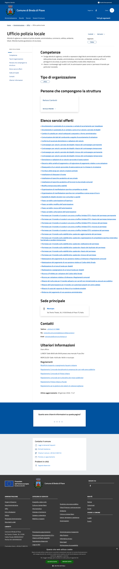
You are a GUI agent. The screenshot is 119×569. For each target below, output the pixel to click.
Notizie (89, 502)
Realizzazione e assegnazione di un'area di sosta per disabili (63, 270)
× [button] (117, 548)
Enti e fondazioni (10, 512)
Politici (7, 515)
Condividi (90, 34)
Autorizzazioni (64, 521)
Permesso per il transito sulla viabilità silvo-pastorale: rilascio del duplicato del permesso (73, 247)
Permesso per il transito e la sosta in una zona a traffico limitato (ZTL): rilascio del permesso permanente (79, 215)
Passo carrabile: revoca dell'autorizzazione (57, 208)
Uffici (28, 25)
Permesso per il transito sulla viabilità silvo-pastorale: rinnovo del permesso (69, 255)
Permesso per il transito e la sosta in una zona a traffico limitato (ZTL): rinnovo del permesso (74, 223)
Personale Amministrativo (13, 519)
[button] (59, 566)
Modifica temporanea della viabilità (54, 185)
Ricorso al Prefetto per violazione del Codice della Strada (62, 273)
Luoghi (89, 518)
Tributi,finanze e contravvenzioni (70, 507)
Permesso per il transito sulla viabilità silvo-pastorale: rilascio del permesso (69, 251)
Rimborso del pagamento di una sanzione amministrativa (62, 292)
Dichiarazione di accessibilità (69, 545)
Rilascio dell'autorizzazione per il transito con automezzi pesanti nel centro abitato (71, 284)
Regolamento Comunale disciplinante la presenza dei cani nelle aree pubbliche (68, 369)
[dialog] (59, 558)
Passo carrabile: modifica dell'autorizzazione (57, 204)
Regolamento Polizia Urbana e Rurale (54, 382)
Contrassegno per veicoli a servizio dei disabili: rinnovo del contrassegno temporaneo (72, 156)
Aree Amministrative (11, 505)
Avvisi (89, 509)
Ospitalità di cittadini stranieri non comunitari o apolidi (61, 197)
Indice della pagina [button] (14, 49)
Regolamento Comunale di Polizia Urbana (55, 373)
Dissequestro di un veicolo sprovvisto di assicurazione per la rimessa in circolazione (71, 167)
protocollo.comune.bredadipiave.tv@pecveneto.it (59, 333)
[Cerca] (112, 10)
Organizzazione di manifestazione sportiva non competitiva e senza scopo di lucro (71, 193)
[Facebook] (95, 10)
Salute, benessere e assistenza (69, 517)
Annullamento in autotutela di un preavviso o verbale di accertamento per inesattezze (72, 126)
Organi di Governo (10, 502)
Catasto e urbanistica (39, 515)
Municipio (50, 308)
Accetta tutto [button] (52, 561)
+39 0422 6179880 (53, 329)
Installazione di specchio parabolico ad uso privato (60, 178)
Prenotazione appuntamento (41, 532)
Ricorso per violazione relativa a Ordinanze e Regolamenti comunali (66, 277)
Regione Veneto (10, 2)
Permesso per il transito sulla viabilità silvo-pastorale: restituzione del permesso (70, 244)
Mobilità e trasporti (38, 519)
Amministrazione (18, 25)
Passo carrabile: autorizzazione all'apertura (57, 200)
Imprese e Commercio (39, 512)
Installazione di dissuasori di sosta (54, 174)
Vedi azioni (100, 34)
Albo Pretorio (64, 535)
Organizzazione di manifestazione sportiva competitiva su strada (64, 189)
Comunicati (91, 505)
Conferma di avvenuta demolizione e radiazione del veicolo (63, 141)
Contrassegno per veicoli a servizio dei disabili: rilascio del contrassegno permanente (72, 144)
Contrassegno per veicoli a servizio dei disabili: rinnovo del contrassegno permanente (72, 152)
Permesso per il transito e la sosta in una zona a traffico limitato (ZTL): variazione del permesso (75, 230)
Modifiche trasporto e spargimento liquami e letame (59, 365)
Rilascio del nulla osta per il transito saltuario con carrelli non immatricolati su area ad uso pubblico (77, 281)
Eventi (89, 521)
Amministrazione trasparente (69, 532)
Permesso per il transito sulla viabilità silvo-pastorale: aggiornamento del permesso (71, 234)
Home (9, 25)
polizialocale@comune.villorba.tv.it (56, 336)
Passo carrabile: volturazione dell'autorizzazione (59, 211)
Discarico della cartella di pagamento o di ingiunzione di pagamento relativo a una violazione (74, 163)
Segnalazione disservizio (40, 541)
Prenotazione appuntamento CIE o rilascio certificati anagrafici (43, 536)
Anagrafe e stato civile (39, 502)
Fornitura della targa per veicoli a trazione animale (60, 170)
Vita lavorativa (37, 509)
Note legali (63, 542)
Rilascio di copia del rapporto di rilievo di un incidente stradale (64, 288)
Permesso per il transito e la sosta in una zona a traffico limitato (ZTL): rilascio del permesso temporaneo (79, 219)
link (77, 558)
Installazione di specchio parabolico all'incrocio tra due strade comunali (67, 182)
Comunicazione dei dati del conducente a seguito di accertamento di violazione (69, 137)
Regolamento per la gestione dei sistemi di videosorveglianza (62, 386)
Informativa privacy (66, 539)
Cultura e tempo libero (39, 505)
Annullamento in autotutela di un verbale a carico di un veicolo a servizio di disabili (71, 130)
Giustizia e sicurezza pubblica (69, 504)
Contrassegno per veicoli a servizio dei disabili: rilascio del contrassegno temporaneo (72, 148)
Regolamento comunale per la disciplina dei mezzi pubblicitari (62, 377)
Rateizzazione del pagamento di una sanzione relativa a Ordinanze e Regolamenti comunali (74, 258)
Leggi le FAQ (36, 544)
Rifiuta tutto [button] (67, 561)
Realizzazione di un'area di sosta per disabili (57, 266)
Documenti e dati (10, 522)
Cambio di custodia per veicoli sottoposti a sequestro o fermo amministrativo (69, 133)
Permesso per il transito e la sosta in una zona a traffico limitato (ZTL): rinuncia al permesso (74, 226)
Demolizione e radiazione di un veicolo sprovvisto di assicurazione (65, 159)
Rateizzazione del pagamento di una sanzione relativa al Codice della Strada (68, 262)
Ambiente (63, 511)
